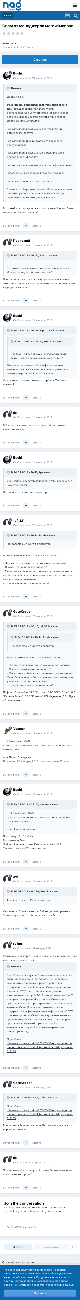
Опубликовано (32, 78)
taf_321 (18, 521)
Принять (40, 1293)
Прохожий (21, 241)
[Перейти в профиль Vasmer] (7, 731)
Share (19, 1246)
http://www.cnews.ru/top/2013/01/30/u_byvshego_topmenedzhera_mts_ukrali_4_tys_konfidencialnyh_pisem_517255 (40, 1047)
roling (17, 944)
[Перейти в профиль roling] (7, 946)
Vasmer (19, 729)
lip (15, 413)
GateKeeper (22, 611)
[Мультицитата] (26, 225)
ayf (15, 877)
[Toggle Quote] (8, 88)
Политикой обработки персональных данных (45, 1284)
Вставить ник (11, 225)
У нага (29, 47)
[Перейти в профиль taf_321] (7, 523)
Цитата (36, 225)
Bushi (15, 43)
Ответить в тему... (23, 1226)
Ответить (40, 59)
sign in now (23, 1211)
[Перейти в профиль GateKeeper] (7, 614)
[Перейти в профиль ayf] (7, 879)
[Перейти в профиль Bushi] (7, 76)
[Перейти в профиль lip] (7, 415)
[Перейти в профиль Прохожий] (7, 243)
